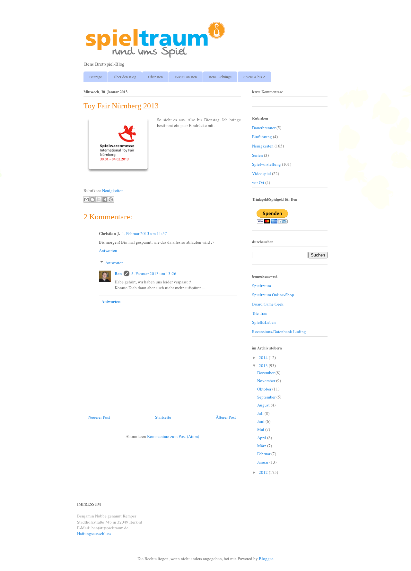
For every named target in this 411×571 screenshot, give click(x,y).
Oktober (264, 389)
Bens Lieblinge (220, 76)
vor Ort (258, 182)
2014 (264, 357)
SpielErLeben (264, 322)
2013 (264, 365)
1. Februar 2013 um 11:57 (144, 233)
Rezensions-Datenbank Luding (279, 331)
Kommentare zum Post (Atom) (173, 436)
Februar (264, 454)
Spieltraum (261, 286)
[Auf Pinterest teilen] (111, 199)
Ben (118, 273)
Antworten (108, 250)
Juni (261, 421)
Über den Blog (125, 76)
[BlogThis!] (92, 199)
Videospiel (261, 173)
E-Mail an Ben (186, 76)
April (262, 438)
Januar (263, 462)
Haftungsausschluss (94, 533)
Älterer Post (226, 417)
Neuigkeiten (113, 190)
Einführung (262, 136)
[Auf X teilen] (98, 199)
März (262, 446)
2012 (264, 472)
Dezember (266, 372)
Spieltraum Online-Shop (273, 295)
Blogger (266, 558)
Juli (261, 413)
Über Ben (155, 76)
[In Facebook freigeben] (104, 199)
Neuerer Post (99, 417)
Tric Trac (259, 313)
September (266, 397)
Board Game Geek (268, 304)
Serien (257, 155)
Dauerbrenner (263, 127)
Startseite (163, 417)
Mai (261, 429)
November (266, 380)
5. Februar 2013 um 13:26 (153, 273)
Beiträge (95, 76)
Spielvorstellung (266, 164)
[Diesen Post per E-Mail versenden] (86, 199)
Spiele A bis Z (254, 76)
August (264, 405)
